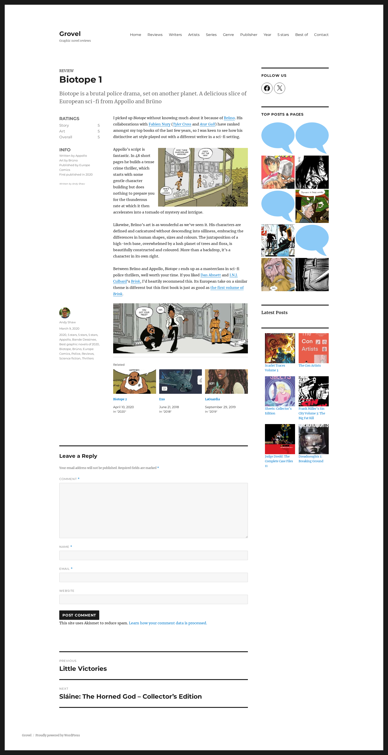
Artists (194, 35)
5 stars (283, 35)
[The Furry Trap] (312, 206)
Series (211, 35)
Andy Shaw (67, 322)
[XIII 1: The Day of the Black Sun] (278, 240)
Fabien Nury (159, 124)
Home (135, 35)
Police (75, 353)
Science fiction (70, 358)
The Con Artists (310, 366)
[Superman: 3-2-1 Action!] (312, 240)
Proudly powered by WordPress (57, 735)
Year (267, 35)
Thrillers (88, 358)
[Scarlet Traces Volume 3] (280, 348)
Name (65, 547)
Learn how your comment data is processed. (168, 623)
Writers (175, 35)
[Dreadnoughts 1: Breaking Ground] (314, 439)
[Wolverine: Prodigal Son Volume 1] (312, 172)
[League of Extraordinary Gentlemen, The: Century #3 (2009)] (278, 274)
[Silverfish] (312, 274)
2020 (62, 335)
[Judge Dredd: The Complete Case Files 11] (280, 439)
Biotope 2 (120, 399)
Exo (162, 399)
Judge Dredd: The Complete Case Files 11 (279, 461)
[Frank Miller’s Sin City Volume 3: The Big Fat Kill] (314, 391)
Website (67, 590)
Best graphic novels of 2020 (79, 344)
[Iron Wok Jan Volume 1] (278, 172)
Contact (321, 35)
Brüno (229, 118)
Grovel (70, 33)
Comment (69, 479)
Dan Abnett (211, 275)
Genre (228, 35)
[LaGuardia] (226, 381)
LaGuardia (212, 399)
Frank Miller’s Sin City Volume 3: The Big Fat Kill (312, 413)
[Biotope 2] (134, 381)
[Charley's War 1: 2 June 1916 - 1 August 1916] (278, 138)
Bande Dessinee (84, 339)
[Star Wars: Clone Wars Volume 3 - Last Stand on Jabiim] (312, 138)
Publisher (248, 35)
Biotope (65, 349)
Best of (301, 35)
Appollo (65, 339)
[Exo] (180, 381)
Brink (135, 281)
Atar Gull (207, 124)
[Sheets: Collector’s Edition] (280, 391)
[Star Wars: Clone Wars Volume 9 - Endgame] (278, 206)
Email (66, 569)
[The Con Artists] (314, 348)
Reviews (155, 35)
